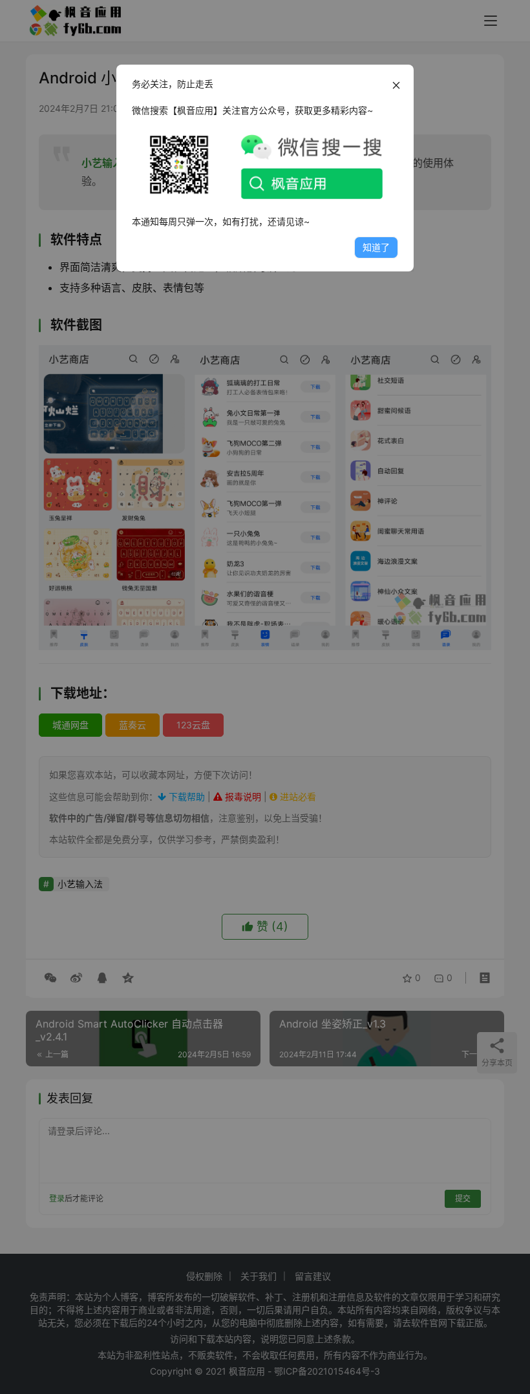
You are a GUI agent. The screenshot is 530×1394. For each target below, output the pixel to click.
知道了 (376, 247)
